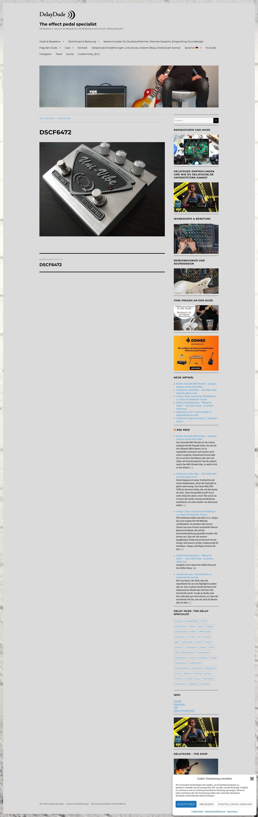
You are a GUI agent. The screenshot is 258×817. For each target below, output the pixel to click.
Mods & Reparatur (50, 41)
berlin (204, 621)
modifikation (203, 652)
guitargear (191, 647)
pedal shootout (182, 668)
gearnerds (187, 642)
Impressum (232, 811)
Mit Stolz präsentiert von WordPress (108, 804)
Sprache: (190, 47)
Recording (198, 668)
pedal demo (195, 663)
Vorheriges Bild (46, 118)
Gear (67, 47)
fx (199, 637)
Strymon (179, 678)
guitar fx (179, 647)
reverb (178, 673)
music (192, 657)
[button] (252, 778)
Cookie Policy (197, 811)
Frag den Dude (48, 47)
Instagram (45, 54)
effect (193, 631)
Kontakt (82, 47)
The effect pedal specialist (68, 24)
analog (178, 621)
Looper (202, 647)
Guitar (208, 642)
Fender (191, 637)
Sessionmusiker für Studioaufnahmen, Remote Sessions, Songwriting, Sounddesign (153, 41)
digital (210, 626)
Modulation (180, 657)
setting (197, 673)
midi (211, 647)
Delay (192, 626)
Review (187, 673)
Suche (70, 54)
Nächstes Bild (64, 118)
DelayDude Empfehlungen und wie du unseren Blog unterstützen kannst (136, 47)
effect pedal (205, 631)
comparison (180, 626)
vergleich (193, 684)
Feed (59, 54)
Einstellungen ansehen (235, 804)
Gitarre (198, 642)
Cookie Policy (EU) (89, 54)
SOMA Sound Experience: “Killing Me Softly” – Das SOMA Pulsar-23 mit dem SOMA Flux (195, 405)
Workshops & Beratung (82, 41)
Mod (177, 652)
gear (177, 642)
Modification (188, 652)
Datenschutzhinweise (184, 710)
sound (207, 673)
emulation (180, 637)
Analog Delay (191, 621)
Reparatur (210, 668)
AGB (176, 707)
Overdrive (203, 657)
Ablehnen (207, 804)
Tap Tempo (208, 678)
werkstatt (205, 684)
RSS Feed (183, 429)
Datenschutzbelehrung (215, 811)
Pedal (213, 657)
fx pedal (207, 637)
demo (201, 626)
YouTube (211, 47)
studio (189, 678)
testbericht (180, 684)
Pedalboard (180, 663)
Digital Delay (181, 631)
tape (197, 678)
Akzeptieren (186, 804)
